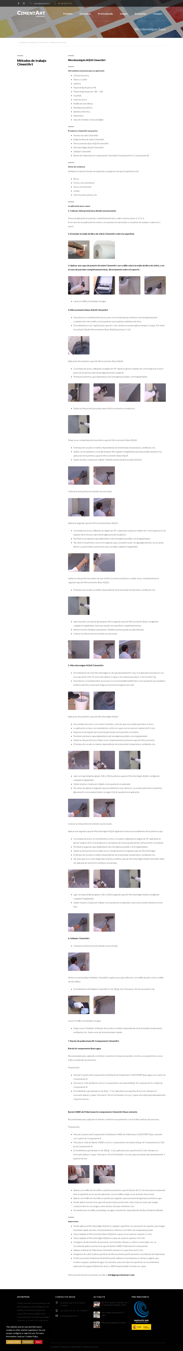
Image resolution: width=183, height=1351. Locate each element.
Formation (85, 13)
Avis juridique (53, 1347)
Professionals (105, 13)
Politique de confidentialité (70, 1347)
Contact (157, 13)
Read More (27, 1342)
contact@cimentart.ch (69, 1316)
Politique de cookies (90, 1347)
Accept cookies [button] (14, 1342)
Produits (67, 13)
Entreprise (140, 13)
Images (124, 13)
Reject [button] (38, 1342)
